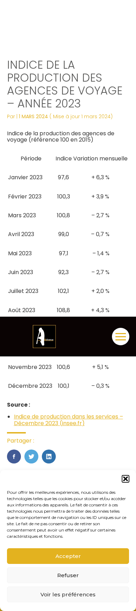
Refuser (68, 575)
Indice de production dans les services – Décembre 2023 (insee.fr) (68, 420)
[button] (125, 478)
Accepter (68, 556)
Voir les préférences (68, 594)
